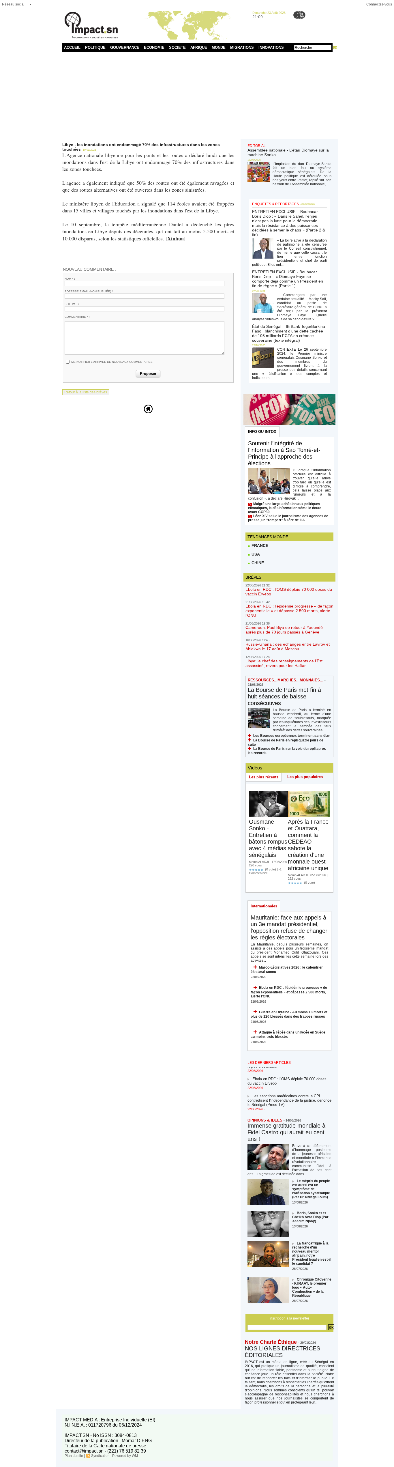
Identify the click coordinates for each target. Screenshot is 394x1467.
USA (255, 554)
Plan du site (74, 1456)
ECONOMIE (154, 47)
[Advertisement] (197, 95)
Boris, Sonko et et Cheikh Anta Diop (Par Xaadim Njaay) (310, 1217)
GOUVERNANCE (124, 47)
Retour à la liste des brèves (85, 392)
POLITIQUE (95, 47)
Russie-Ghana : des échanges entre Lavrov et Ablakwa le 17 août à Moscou (287, 646)
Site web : (72, 304)
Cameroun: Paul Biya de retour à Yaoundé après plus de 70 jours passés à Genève (284, 629)
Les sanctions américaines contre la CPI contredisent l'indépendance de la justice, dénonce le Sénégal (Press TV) (289, 1095)
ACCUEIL (72, 47)
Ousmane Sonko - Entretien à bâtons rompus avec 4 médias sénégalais (268, 838)
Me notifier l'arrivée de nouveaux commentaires (112, 361)
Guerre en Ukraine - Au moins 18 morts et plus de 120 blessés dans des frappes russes (289, 1014)
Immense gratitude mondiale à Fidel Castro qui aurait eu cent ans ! (286, 1132)
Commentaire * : (77, 316)
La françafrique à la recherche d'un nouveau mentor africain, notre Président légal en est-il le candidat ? (311, 1253)
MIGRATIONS (242, 47)
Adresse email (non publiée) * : (90, 291)
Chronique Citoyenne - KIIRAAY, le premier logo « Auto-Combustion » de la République (311, 1287)
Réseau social (13, 4)
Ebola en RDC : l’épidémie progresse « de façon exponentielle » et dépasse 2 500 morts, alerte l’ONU (289, 611)
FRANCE (259, 545)
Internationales (264, 906)
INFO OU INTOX (262, 431)
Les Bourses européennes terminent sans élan (291, 736)
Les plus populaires (305, 777)
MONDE (219, 47)
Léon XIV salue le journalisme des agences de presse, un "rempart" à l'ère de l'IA (288, 518)
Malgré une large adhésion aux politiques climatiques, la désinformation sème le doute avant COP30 (284, 508)
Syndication (100, 1456)
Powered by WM (125, 1456)
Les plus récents (263, 777)
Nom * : (70, 278)
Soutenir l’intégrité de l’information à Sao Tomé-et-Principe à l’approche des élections (284, 453)
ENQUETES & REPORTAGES (275, 204)
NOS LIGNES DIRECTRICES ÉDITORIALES (282, 1351)
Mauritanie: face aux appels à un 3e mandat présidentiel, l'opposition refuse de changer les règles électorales (289, 927)
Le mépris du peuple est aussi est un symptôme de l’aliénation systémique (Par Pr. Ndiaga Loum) (311, 1189)
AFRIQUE (198, 47)
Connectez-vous (379, 4)
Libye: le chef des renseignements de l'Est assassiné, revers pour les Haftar (283, 663)
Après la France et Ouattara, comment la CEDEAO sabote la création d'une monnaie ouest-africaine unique (308, 844)
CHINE (257, 562)
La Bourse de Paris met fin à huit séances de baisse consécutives (284, 696)
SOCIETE (177, 47)
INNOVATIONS (271, 47)
